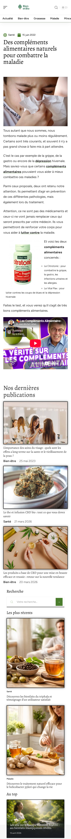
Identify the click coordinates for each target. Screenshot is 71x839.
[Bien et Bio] (24, 7)
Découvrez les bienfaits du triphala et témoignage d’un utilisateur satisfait (29, 698)
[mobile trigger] (6, 7)
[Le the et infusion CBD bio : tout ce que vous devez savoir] (35, 487)
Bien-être (9, 461)
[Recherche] (56, 7)
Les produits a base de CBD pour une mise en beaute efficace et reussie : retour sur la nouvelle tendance (35, 575)
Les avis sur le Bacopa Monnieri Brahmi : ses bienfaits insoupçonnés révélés (34, 826)
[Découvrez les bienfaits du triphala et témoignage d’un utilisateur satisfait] (35, 653)
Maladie (10, 779)
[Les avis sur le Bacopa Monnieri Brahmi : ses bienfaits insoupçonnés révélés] (35, 819)
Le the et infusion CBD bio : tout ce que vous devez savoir (34, 514)
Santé (7, 521)
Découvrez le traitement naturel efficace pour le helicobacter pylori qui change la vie (34, 785)
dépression (43, 161)
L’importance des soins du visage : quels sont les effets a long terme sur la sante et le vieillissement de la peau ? (35, 452)
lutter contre (30, 232)
